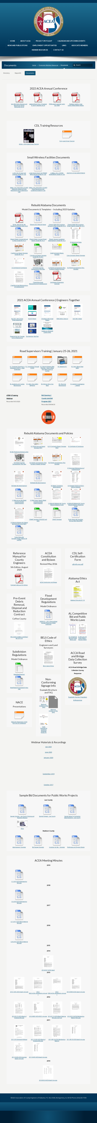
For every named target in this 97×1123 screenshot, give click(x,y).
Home (34, 65)
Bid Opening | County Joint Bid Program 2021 (47, 398)
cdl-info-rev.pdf (77, 564)
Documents (30, 73)
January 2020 (48, 758)
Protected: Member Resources (48, 65)
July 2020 (48, 747)
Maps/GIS (18, 73)
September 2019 (48, 774)
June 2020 (48, 752)
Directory (6, 73)
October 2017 (48, 785)
